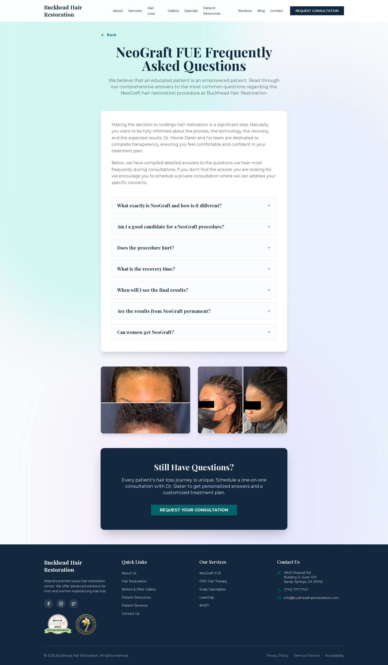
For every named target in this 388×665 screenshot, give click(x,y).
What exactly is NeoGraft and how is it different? (169, 205)
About (118, 11)
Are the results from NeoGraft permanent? (164, 311)
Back (111, 35)
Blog (261, 11)
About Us (129, 573)
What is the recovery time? (146, 269)
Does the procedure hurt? (145, 248)
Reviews (245, 11)
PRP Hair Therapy (213, 581)
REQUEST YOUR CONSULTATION (194, 510)
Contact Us (130, 614)
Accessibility (334, 656)
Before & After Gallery (139, 589)
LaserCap (206, 597)
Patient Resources (136, 597)
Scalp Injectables (212, 589)
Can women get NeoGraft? (145, 332)
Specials (191, 11)
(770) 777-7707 (296, 590)
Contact (276, 11)
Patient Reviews (135, 605)
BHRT (204, 605)
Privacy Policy (277, 656)
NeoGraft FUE (210, 573)
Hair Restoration (134, 581)
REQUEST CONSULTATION (317, 11)
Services (135, 11)
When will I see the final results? (152, 290)
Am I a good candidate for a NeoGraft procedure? (170, 226)
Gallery (173, 11)
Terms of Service (307, 656)
